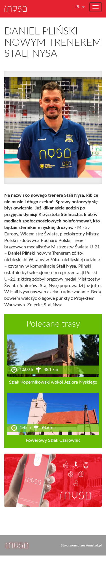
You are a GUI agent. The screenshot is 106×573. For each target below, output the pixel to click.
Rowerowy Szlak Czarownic (53, 440)
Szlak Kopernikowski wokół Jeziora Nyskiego (53, 382)
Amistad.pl (94, 545)
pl (77, 7)
